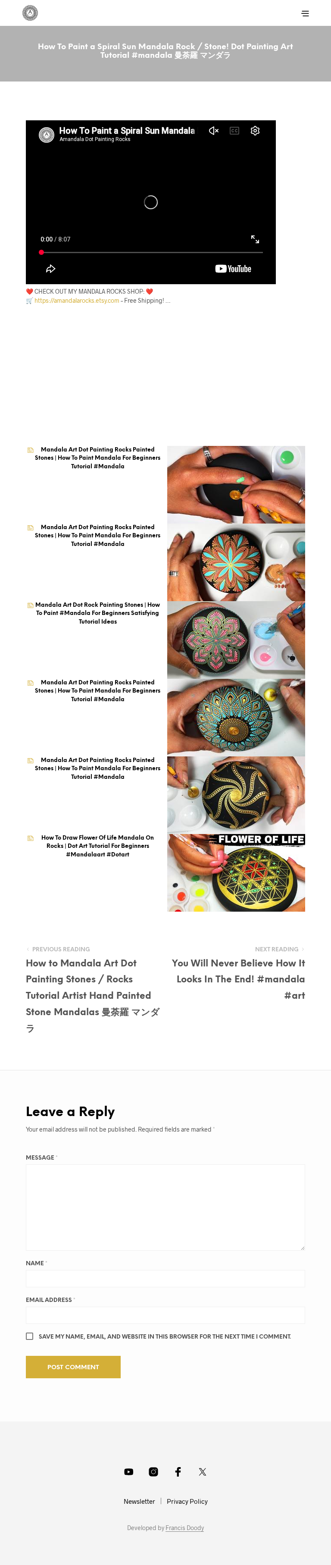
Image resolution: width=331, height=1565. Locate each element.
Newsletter (139, 1501)
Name (36, 1264)
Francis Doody (185, 1527)
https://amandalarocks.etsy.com (76, 300)
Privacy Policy (187, 1501)
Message (42, 1158)
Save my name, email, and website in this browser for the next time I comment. (165, 1337)
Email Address (50, 1300)
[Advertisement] (160, 382)
